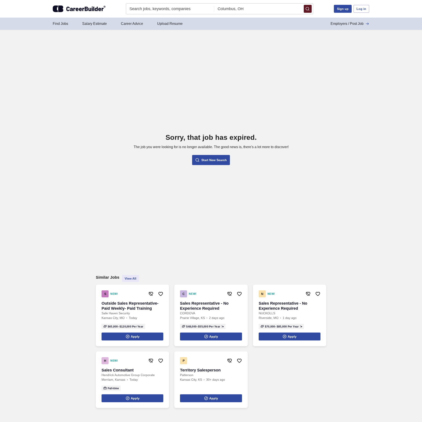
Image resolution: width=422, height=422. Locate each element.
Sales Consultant (118, 370)
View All (130, 278)
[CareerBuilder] (79, 8)
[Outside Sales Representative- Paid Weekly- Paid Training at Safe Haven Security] (132, 315)
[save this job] (161, 293)
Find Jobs (60, 23)
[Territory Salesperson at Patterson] (211, 379)
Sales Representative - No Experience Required (204, 306)
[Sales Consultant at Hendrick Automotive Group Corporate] (132, 379)
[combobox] (170, 9)
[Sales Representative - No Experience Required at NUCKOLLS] (289, 315)
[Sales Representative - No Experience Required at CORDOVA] (211, 315)
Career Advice (132, 23)
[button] (308, 9)
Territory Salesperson (200, 370)
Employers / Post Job (347, 23)
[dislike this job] (151, 293)
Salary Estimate (94, 23)
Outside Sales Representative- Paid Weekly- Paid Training (130, 306)
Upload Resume (170, 23)
